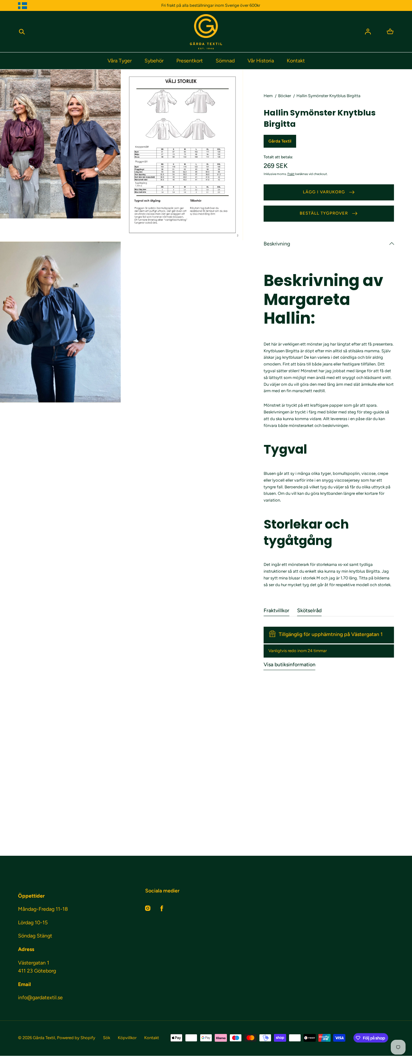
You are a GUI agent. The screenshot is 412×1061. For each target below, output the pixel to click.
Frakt (291, 174)
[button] (22, 31)
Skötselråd (309, 610)
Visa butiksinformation (289, 664)
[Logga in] (368, 31)
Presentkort (189, 61)
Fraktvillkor (276, 610)
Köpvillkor (127, 1037)
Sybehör (154, 61)
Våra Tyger (120, 61)
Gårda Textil (44, 1037)
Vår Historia (261, 61)
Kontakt (296, 61)
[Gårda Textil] (206, 31)
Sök (106, 1037)
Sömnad (225, 61)
